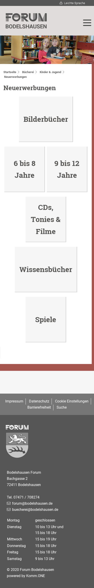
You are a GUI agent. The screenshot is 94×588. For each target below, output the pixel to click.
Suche (62, 407)
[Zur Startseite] (26, 21)
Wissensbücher (45, 269)
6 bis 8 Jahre (24, 169)
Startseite (9, 72)
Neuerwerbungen (15, 77)
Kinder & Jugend (50, 72)
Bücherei (28, 72)
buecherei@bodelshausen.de (35, 509)
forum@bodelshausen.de (32, 503)
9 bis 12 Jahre (66, 169)
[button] (87, 23)
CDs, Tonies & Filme (45, 219)
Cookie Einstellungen (72, 401)
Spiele (45, 319)
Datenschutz (39, 401)
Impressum (14, 401)
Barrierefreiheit (39, 407)
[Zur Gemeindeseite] (47, 446)
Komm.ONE (35, 576)
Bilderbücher (46, 119)
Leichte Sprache (74, 3)
